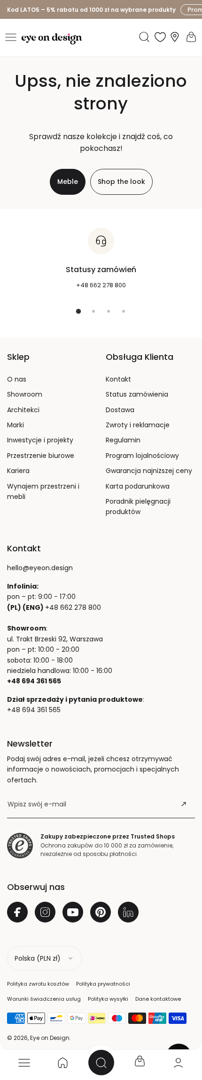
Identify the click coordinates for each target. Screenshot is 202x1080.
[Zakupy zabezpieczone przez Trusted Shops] (20, 845)
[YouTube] (72, 912)
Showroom (24, 394)
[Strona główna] (62, 1062)
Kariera (18, 470)
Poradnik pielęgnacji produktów (138, 506)
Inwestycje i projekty (40, 440)
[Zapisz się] (183, 804)
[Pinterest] (100, 912)
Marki (15, 425)
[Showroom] (174, 37)
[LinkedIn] (128, 912)
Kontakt (118, 379)
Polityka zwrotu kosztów (38, 984)
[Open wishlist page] (160, 37)
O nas (16, 379)
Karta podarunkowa (138, 486)
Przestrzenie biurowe (40, 455)
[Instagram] (45, 912)
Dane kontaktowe (158, 999)
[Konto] (178, 1062)
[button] (11, 37)
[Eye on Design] (51, 39)
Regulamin (123, 440)
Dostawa (120, 410)
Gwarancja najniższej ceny (149, 470)
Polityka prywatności (103, 984)
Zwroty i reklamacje (138, 425)
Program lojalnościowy (142, 455)
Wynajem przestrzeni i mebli (43, 491)
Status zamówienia (137, 394)
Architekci (23, 410)
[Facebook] (17, 912)
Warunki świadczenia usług (44, 999)
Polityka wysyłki (108, 999)
